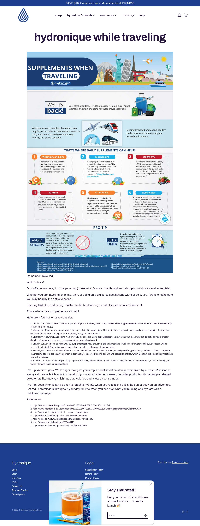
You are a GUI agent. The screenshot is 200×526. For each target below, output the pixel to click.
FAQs (142, 15)
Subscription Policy (94, 469)
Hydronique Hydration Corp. (30, 510)
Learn (14, 474)
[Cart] (186, 15)
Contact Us (17, 486)
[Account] (179, 15)
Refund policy (18, 494)
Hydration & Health (79, 15)
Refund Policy (92, 474)
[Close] (150, 484)
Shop (58, 15)
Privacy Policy (92, 478)
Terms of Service (20, 490)
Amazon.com (180, 462)
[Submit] (145, 515)
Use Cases (107, 15)
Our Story (128, 15)
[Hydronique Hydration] (23, 15)
